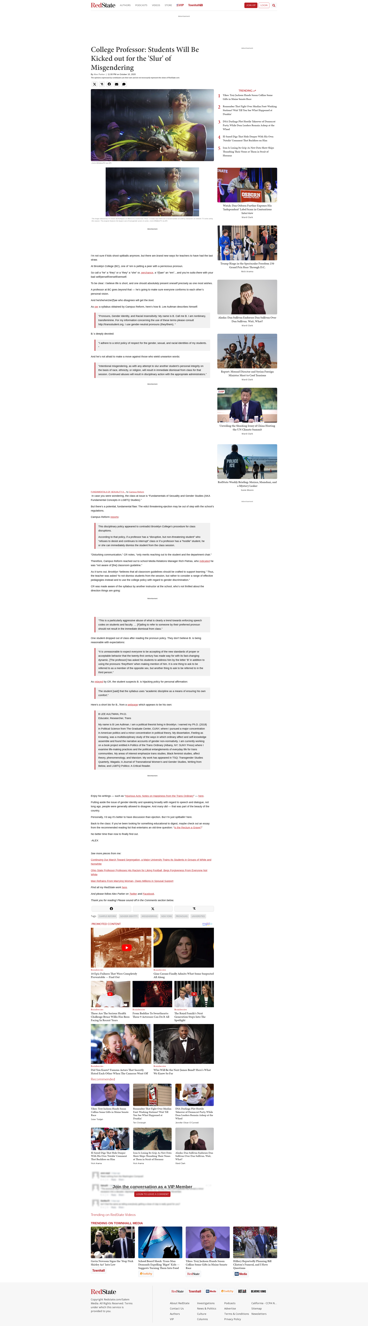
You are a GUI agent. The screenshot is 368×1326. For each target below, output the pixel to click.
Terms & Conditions (236, 1314)
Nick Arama (96, 1163)
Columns (202, 1319)
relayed (99, 681)
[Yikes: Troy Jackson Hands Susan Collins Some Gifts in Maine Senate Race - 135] (208, 1242)
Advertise (230, 1308)
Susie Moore (247, 490)
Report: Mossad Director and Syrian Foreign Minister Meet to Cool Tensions (247, 373)
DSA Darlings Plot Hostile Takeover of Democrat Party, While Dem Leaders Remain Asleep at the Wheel (194, 1113)
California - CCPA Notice (264, 1303)
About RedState (179, 1303)
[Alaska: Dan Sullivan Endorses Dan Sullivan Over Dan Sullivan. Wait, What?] (194, 1138)
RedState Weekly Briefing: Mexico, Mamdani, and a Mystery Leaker (247, 484)
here (201, 796)
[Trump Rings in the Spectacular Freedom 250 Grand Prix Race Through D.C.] (247, 242)
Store (168, 5)
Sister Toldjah (97, 1119)
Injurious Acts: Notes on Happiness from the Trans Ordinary (159, 796)
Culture (201, 1314)
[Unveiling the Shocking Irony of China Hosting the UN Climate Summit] (247, 405)
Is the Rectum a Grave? (188, 827)
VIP (172, 1319)
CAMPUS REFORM (107, 916)
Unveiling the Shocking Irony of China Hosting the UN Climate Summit (247, 427)
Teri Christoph (139, 1123)
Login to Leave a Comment (152, 1194)
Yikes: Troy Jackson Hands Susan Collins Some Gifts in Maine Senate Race (110, 1112)
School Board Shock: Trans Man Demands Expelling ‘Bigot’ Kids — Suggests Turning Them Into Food (159, 1264)
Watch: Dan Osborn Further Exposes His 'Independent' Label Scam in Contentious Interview (247, 209)
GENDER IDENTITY (129, 916)
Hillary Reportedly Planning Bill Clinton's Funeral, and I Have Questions (252, 1264)
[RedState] (103, 5)
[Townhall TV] (195, 5)
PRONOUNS (182, 916)
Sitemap (256, 1308)
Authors (125, 5)
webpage (133, 704)
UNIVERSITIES (198, 916)
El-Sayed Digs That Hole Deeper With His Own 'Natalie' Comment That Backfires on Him (109, 1156)
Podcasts (141, 5)
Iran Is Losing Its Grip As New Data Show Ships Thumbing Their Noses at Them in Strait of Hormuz (152, 1156)
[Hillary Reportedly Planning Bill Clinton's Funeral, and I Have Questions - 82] (255, 1242)
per (96, 306)
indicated (205, 561)
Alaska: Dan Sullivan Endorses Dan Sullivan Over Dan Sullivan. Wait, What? (194, 1156)
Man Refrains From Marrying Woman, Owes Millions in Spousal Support (132, 881)
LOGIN (264, 5)
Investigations (206, 1303)
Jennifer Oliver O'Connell (187, 1123)
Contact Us (177, 1308)
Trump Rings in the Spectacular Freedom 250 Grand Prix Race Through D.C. (247, 265)
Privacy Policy (232, 1319)
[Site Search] (274, 5)
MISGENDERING (149, 916)
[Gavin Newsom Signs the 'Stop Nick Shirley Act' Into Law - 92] (113, 1242)
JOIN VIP (251, 5)
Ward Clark (180, 1163)
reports (114, 517)
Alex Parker (99, 74)
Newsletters (259, 1314)
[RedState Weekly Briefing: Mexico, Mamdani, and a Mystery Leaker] (247, 461)
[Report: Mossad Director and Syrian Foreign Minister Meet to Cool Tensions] (247, 350)
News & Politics (206, 1308)
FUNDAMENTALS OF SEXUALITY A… (108, 492)
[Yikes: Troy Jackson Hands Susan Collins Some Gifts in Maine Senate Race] (110, 1094)
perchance (147, 272)
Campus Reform (136, 492)
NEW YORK (166, 916)
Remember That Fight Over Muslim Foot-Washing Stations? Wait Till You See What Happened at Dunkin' (152, 1113)
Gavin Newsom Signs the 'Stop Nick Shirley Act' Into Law (112, 1262)
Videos (156, 5)
